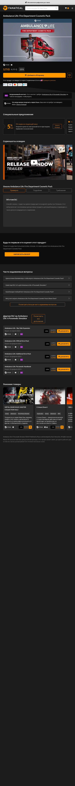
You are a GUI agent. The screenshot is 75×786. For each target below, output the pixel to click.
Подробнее (37, 190)
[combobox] (43, 8)
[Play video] (34, 162)
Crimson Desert (42, 407)
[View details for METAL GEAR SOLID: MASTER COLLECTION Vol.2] (18, 395)
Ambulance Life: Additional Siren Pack (18, 354)
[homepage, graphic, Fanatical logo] (13, 8)
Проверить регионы (49, 80)
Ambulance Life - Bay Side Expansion (17, 328)
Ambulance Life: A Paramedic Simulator (54, 94)
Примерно (14, 190)
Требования (61, 190)
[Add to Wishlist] (69, 75)
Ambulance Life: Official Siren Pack (17, 341)
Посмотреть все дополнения (38, 318)
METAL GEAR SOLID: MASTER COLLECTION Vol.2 (15, 408)
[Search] (56, 8)
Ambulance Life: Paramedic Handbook (18, 366)
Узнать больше (21, 104)
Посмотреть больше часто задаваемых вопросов (37, 304)
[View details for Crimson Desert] (50, 395)
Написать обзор (22, 254)
